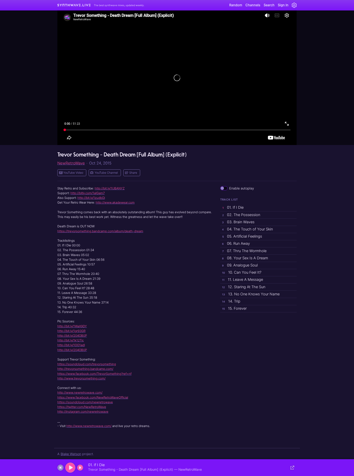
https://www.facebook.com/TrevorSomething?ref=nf (94, 374)
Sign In (283, 5)
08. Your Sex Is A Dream (245, 258)
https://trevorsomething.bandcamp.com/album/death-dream (100, 231)
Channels (252, 5)
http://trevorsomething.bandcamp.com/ (85, 369)
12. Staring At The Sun (243, 287)
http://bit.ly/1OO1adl (71, 345)
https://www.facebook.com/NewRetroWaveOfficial (92, 397)
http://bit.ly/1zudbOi (91, 198)
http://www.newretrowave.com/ (79, 392)
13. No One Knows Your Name (251, 294)
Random (235, 5)
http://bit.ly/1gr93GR (71, 331)
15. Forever (234, 308)
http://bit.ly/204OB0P (72, 336)
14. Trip (231, 301)
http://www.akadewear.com (115, 202)
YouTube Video (73, 172)
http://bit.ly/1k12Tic (70, 340)
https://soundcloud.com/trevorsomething (86, 364)
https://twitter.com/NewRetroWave (81, 407)
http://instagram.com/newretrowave (82, 412)
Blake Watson (71, 454)
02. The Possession (241, 215)
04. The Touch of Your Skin (247, 229)
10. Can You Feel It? (241, 272)
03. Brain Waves (238, 222)
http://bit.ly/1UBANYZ (110, 188)
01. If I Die (233, 207)
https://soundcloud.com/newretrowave (85, 402)
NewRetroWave (71, 163)
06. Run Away (236, 243)
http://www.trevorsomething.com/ (81, 378)
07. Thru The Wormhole (244, 251)
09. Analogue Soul (240, 265)
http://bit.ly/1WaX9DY (72, 326)
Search (269, 5)
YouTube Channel (106, 172)
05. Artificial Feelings (242, 236)
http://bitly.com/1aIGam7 (87, 193)
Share (133, 172)
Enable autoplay (241, 188)
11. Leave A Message (242, 279)
